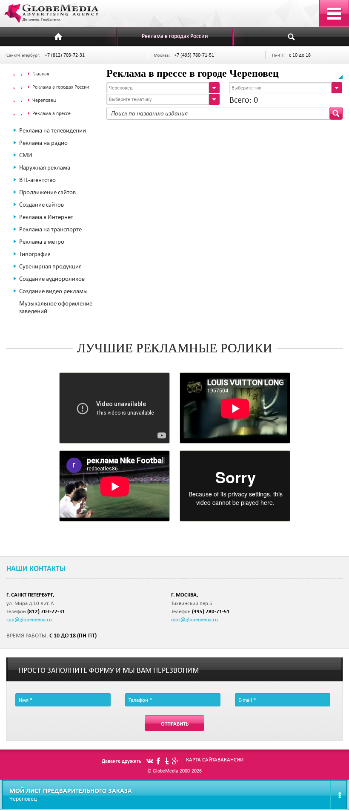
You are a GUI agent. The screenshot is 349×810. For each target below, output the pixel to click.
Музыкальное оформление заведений (55, 307)
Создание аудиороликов (52, 278)
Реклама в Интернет (46, 217)
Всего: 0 (243, 100)
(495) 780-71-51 (211, 611)
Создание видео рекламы (53, 291)
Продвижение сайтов (47, 192)
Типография (35, 254)
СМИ (25, 155)
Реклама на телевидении (52, 130)
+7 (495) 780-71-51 (194, 55)
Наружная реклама (44, 167)
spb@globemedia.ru (29, 619)
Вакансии (230, 759)
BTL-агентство (37, 180)
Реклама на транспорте (50, 229)
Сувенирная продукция (50, 266)
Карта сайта (201, 759)
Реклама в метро (41, 241)
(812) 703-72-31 (46, 611)
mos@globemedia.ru (194, 619)
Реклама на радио (43, 143)
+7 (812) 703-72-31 (65, 55)
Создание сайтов (41, 204)
